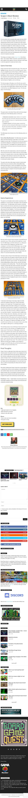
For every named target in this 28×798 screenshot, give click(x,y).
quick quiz (12, 584)
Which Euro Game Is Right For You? (16, 676)
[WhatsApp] (11, 434)
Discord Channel (9, 601)
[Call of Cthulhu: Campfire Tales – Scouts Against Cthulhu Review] (5, 475)
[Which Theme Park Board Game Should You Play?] (4, 697)
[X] (5, 434)
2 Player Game (6, 429)
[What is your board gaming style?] (4, 671)
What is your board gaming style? (16, 669)
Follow (24, 529)
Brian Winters (4, 18)
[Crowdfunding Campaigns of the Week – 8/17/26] (4, 658)
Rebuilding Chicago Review (14, 650)
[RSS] (14, 749)
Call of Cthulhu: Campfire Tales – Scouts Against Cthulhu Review (5, 480)
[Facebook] (2, 434)
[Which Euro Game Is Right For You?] (4, 678)
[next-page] (14, 483)
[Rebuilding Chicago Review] (4, 652)
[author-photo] (14, 440)
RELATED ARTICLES (9, 470)
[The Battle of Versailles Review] (23, 475)
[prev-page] (13, 483)
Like (25, 526)
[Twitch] (17, 749)
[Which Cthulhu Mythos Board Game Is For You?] (4, 691)
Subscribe (24, 540)
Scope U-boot (18, 57)
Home (2, 12)
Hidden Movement (21, 429)
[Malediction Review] (14, 475)
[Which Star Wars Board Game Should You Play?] (4, 684)
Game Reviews (6, 12)
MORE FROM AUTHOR (18, 470)
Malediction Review (13, 479)
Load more (14, 663)
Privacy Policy (3, 761)
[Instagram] (11, 749)
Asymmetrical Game (13, 429)
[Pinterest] (8, 434)
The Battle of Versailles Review (23, 479)
